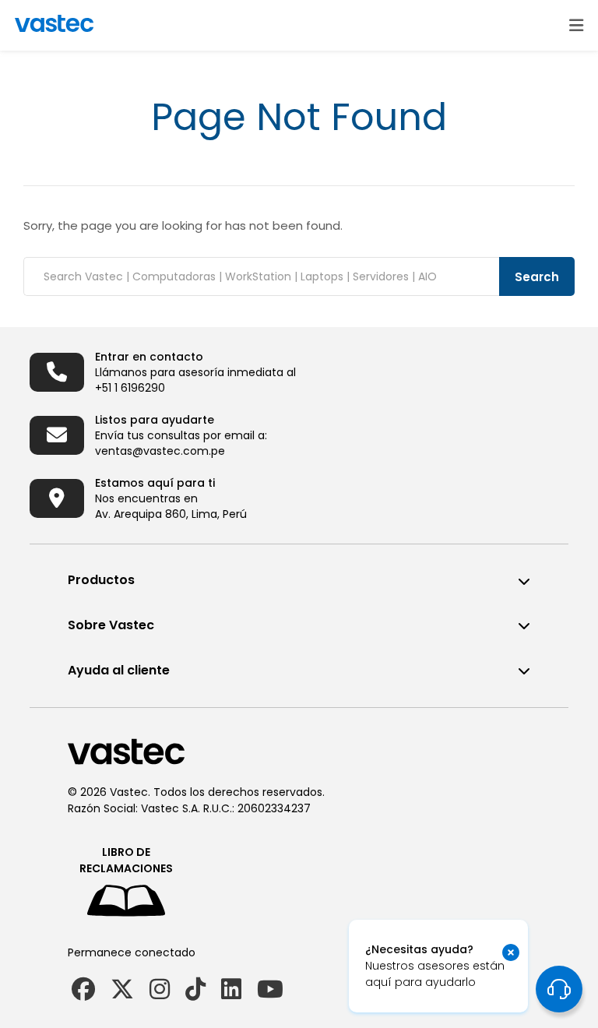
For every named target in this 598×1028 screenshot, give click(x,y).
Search (537, 277)
